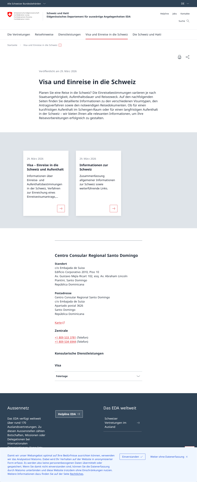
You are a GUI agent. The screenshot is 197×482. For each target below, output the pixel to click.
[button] (18, 34)
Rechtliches (76, 474)
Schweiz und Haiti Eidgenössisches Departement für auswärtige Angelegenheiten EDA (89, 15)
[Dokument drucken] (179, 57)
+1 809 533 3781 (65, 337)
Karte (58, 322)
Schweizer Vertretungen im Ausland (115, 423)
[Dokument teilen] (187, 57)
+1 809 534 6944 (65, 341)
